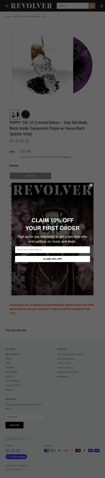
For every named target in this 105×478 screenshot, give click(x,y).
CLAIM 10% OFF (52, 259)
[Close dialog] (91, 185)
